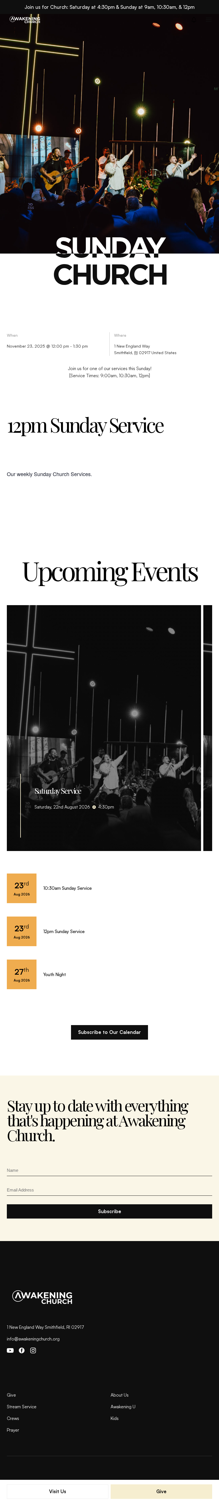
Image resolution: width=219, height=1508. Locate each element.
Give (11, 1395)
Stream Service (21, 1406)
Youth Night (54, 974)
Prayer (13, 1430)
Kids (115, 1418)
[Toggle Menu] (208, 19)
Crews (13, 1418)
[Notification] (195, 19)
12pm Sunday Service (64, 931)
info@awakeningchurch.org (33, 1339)
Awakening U (123, 1406)
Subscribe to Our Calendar (109, 1032)
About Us (120, 1395)
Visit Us (57, 1491)
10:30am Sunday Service (67, 888)
